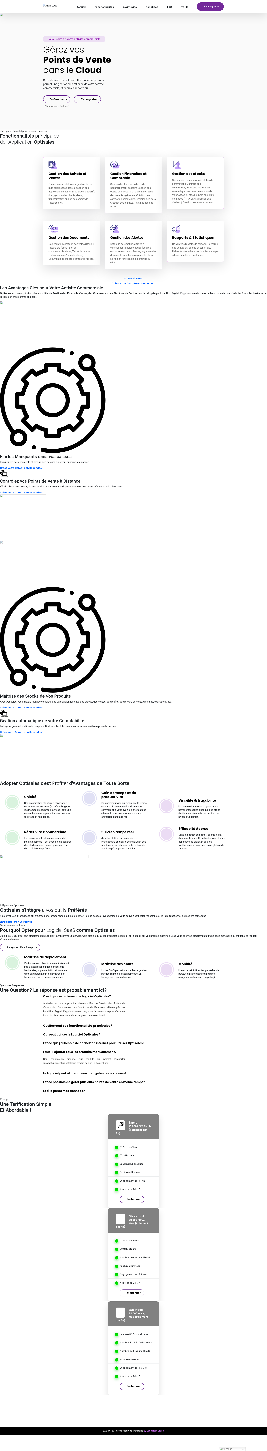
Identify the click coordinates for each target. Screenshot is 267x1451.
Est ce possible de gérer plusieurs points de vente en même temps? (94, 1082)
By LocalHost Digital (154, 1430)
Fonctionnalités (104, 7)
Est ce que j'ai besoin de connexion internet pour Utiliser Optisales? (93, 1043)
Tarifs (184, 7)
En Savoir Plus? (133, 278)
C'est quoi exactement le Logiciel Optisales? (77, 996)
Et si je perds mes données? (64, 1091)
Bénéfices (152, 7)
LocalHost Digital (169, 293)
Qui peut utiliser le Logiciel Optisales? (71, 1035)
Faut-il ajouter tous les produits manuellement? (80, 1052)
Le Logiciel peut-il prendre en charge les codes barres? (85, 1073)
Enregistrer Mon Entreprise (16, 921)
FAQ (169, 7)
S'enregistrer (211, 6)
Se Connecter (58, 99)
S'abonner (134, 1199)
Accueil (81, 7)
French (228, 1449)
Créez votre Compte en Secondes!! (133, 283)
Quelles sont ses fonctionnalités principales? (77, 1026)
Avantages (130, 7)
